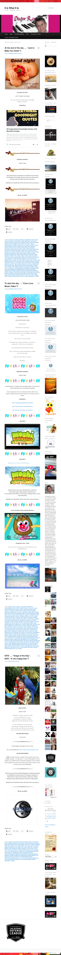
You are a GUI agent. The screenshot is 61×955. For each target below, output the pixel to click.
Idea (5, 253)
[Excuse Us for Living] (53, 747)
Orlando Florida (21, 631)
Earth (29, 246)
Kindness (19, 847)
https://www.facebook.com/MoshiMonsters (22, 406)
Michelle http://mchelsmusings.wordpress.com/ (19, 857)
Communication (8, 245)
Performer (35, 631)
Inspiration (26, 254)
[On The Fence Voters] (53, 646)
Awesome (12, 242)
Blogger (37, 242)
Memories (16, 258)
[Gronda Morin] (48, 741)
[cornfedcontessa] (53, 697)
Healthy (6, 252)
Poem (38, 260)
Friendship (7, 250)
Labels (25, 627)
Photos (20, 632)
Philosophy (7, 632)
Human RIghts (27, 252)
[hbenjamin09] (53, 602)
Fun (10, 250)
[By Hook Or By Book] (48, 709)
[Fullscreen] (55, 868)
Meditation (7, 848)
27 (50, 818)
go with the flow (18, 623)
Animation (33, 610)
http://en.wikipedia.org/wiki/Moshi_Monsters (22, 402)
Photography (15, 632)
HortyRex (13, 252)
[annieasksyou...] (53, 589)
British (6, 614)
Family (24, 249)
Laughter (22, 256)
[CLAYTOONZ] (48, 646)
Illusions (25, 253)
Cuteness (27, 245)
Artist (31, 241)
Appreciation (27, 241)
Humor (26, 846)
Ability (10, 606)
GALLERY (32, 643)
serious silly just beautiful (26, 858)
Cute (24, 245)
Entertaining (32, 247)
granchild (26, 623)
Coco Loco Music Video (11, 642)
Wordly (28, 266)
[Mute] (54, 868)
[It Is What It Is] (53, 652)
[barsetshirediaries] (53, 608)
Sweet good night (35, 262)
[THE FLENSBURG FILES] (53, 595)
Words (36, 266)
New (29, 258)
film (34, 621)
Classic (28, 243)
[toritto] (53, 640)
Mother (20, 258)
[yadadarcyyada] (48, 703)
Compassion (19, 245)
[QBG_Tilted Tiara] (48, 627)
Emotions (23, 247)
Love (13, 258)
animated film (12, 610)
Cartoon (13, 614)
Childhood (22, 616)
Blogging (15, 243)
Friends (36, 249)
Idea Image (9, 253)
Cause (18, 243)
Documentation (24, 246)
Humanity (33, 252)
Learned (26, 256)
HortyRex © (35, 644)
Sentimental (31, 261)
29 (53, 818)
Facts (24, 621)
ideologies (9, 625)
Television (35, 633)
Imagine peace (13, 254)
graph (35, 623)
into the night (27, 275)
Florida (27, 249)
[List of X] (48, 735)
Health (9, 846)
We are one (30, 264)
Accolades (21, 239)
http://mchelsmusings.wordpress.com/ (29, 749)
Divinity (19, 246)
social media (18, 262)
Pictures (35, 260)
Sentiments (37, 261)
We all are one (25, 264)
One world (19, 260)
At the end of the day (18, 272)
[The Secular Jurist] (48, 671)
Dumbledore (12, 273)
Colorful (6, 617)
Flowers (23, 844)
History (12, 846)
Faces (21, 249)
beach (6, 613)
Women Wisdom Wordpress (18, 266)
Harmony (35, 250)
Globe (16, 250)
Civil (25, 243)
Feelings (19, 844)
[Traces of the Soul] (48, 690)
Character (17, 616)
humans (37, 252)
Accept (13, 606)
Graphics (30, 250)
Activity (6, 241)
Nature (9, 631)
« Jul (47, 821)
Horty (9, 252)
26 (48, 818)
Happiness (37, 844)
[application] (50, 866)
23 (54, 816)
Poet (8, 850)
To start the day (12, 647)
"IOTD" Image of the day (13, 851)
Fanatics (31, 621)
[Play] (47, 868)
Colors (13, 617)
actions (36, 239)
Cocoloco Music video (21, 642)
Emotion (14, 247)
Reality (27, 261)
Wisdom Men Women (17, 635)
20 (50, 816)
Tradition (6, 635)
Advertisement (11, 609)
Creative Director (8, 619)
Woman (35, 265)
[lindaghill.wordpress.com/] (53, 735)
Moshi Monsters (28, 646)
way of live (12, 264)
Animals (29, 842)
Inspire (35, 254)
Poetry (11, 850)
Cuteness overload (34, 245)
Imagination (7, 254)
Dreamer (28, 619)
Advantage (10, 241)
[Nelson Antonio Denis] (53, 620)
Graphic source (24, 250)
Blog (34, 242)
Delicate (6, 246)
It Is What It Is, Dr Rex (36, 34)
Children (22, 243)
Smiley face (12, 262)
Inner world (14, 625)
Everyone (29, 620)
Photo (11, 632)
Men (10, 848)
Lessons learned (17, 257)
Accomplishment (27, 239)
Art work (20, 612)
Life (31, 257)
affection (15, 241)
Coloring (10, 617)
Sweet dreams (28, 262)
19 (48, 816)
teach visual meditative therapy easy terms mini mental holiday (18, 859)
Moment (19, 848)
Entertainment (8, 249)
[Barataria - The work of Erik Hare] (53, 690)
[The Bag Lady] (53, 678)
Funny (13, 250)
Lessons (12, 257)
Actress (35, 608)
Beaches (9, 613)
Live (37, 628)
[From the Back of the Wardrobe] (48, 684)
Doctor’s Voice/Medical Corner (11, 37)
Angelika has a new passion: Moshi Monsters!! (19, 463)
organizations (14, 631)
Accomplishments (8, 608)
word (25, 266)
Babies (23, 242)
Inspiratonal (7, 627)
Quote (20, 261)
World (32, 850)
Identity (21, 253)
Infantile (18, 254)
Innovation (24, 625)
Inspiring (6, 256)
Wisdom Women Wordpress (28, 265)
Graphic (19, 250)
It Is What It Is (12, 7)
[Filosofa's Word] (48, 665)
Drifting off (37, 619)
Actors (32, 608)
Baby (24, 272)
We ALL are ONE (19, 647)
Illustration (29, 253)
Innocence (19, 625)
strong (31, 633)
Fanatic (27, 621)
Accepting (16, 239)
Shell (34, 632)
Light (35, 628)
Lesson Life (7, 257)
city (29, 616)
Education (33, 246)
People (23, 260)
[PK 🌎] (48, 602)
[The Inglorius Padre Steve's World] (53, 633)
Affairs (21, 609)
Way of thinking (18, 264)
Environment (7, 844)
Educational (7, 247)
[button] (19, 443)
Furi (28, 643)
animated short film (27, 610)
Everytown (34, 620)
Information (36, 846)
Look (6, 629)
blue (35, 613)
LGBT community (34, 275)
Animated (7, 610)
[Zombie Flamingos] (53, 716)
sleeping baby (31, 276)
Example (16, 621)
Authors (33, 612)
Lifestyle (31, 628)
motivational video (33, 629)
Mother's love (25, 258)
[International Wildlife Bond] (53, 741)
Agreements (26, 609)
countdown (35, 617)
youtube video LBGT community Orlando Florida (27, 636)
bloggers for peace (9, 243)
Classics (32, 243)
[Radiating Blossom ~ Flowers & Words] (48, 633)
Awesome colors (18, 242)
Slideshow (37, 632)
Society (23, 262)
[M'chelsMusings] (48, 608)
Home (6, 34)
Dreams (32, 619)
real (26, 632)
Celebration (12, 616)
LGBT (29, 847)
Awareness (7, 242)
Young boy (36, 850)
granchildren (31, 623)
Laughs (18, 256)
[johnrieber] (53, 671)
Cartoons (37, 614)
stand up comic (23, 633)
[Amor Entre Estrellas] (48, 590)
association (25, 612)
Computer (25, 617)
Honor (38, 624)
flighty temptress (26, 273)
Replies (37, 276)
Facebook (17, 249)
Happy (6, 846)
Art (17, 612)
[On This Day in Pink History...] (48, 614)
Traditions (11, 635)
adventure (11, 272)
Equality (13, 249)
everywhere (7, 621)
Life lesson (34, 257)
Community (14, 245)
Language (29, 627)
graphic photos (11, 624)
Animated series (18, 610)
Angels (22, 241)
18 (47, 816)
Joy (16, 847)
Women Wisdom (8, 266)
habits (31, 624)
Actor (29, 608)
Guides (27, 624)
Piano (27, 34)
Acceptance (11, 239)
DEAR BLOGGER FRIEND (29, 855)
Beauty (31, 242)
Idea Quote (14, 253)
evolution (12, 621)
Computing (30, 617)
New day (11, 260)
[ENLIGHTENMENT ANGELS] (48, 728)
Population (7, 261)
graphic (9, 275)
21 (51, 816)
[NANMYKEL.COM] (53, 684)
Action (33, 239)
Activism (21, 608)
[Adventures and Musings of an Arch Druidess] (53, 722)
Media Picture (13, 629)
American (22, 842)
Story (28, 633)
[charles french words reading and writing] (53, 659)
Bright (37, 613)
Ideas (18, 253)
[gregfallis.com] (53, 703)
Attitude (29, 612)
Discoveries (14, 246)
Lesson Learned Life (33, 256)
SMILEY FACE (35, 858)
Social (15, 633)
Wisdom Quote (11, 265)
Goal (22, 623)
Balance (27, 242)
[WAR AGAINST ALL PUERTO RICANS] (48, 722)
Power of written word (14, 261)
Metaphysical (14, 848)
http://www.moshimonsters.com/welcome (22, 410)
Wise (37, 635)
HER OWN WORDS (25, 856)
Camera (9, 614)
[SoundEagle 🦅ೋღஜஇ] (53, 665)
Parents (26, 631)
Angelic (19, 241)
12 (48, 815)
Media (8, 629)
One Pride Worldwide (19, 34)
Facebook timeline (19, 273)
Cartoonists (31, 614)
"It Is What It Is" (11, 268)
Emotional (19, 247)
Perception (27, 260)
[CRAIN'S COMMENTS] (48, 620)
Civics (32, 616)
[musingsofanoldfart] (48, 678)
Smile (8, 262)
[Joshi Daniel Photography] (53, 728)
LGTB (28, 257)
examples (21, 621)
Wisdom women (18, 265)
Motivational (26, 629)
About (11, 34)
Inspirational (31, 254)
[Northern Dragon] (48, 652)
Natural (6, 631)
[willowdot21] (48, 659)
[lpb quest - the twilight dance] (48, 697)
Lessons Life (24, 257)
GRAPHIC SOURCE (16, 275)
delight (10, 246)
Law (22, 847)
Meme (17, 629)
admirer (6, 609)
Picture (31, 260)
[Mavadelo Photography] (53, 627)
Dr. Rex (20, 53)
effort (11, 247)
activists (25, 608)
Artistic (34, 241)
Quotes (23, 261)
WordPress (32, 266)
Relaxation (30, 632)
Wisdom (20, 850)
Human (22, 252)
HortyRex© (18, 252)
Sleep (6, 262)
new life (14, 260)
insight (21, 254)
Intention (15, 627)
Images (33, 253)
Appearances (7, 612)
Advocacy (17, 609)
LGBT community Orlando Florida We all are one (15, 276)
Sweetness (7, 264)
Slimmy (6, 633)
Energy (27, 247)
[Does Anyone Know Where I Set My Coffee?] (48, 640)
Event (25, 620)
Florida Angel (32, 249)
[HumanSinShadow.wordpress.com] (48, 747)
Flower (32, 273)
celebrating (7, 616)
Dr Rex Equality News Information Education (18, 643)
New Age (33, 258)
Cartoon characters (20, 614)
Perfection (30, 631)
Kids (16, 256)
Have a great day (28, 644)
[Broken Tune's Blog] (53, 709)
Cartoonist (26, 614)
